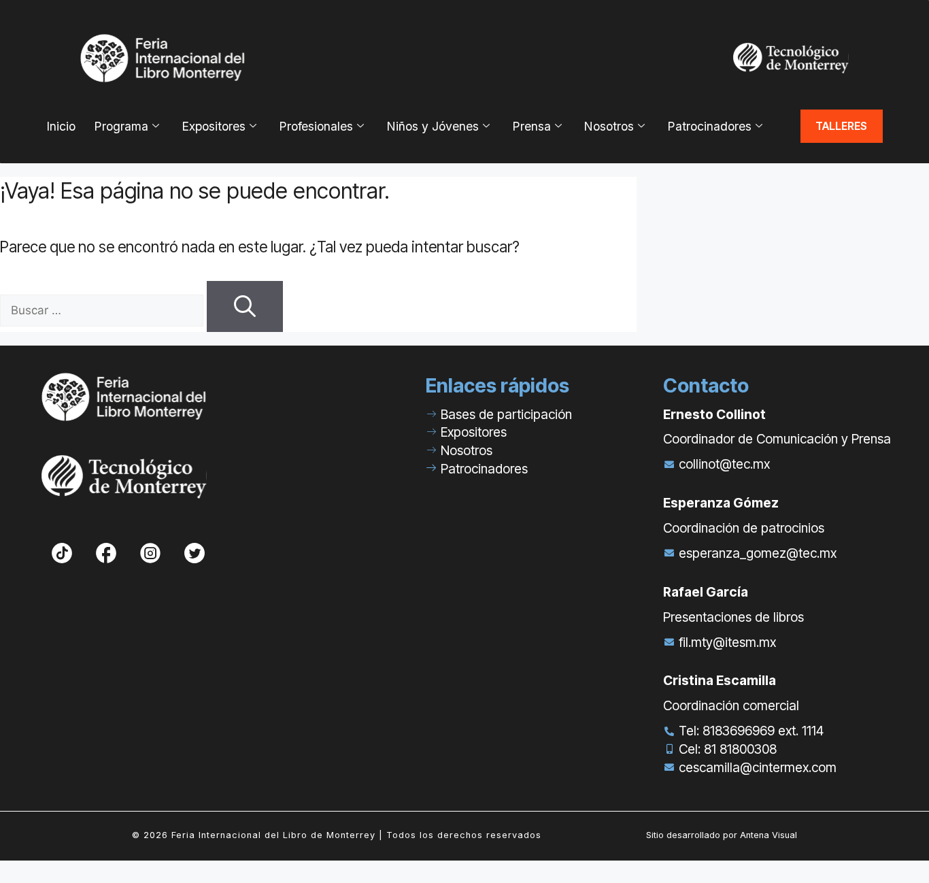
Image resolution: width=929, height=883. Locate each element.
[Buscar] (245, 306)
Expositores (214, 126)
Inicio (60, 126)
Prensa (531, 126)
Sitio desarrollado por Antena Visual (721, 835)
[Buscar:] (103, 308)
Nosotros (609, 126)
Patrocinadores (709, 126)
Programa (121, 126)
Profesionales (316, 126)
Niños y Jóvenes (432, 126)
